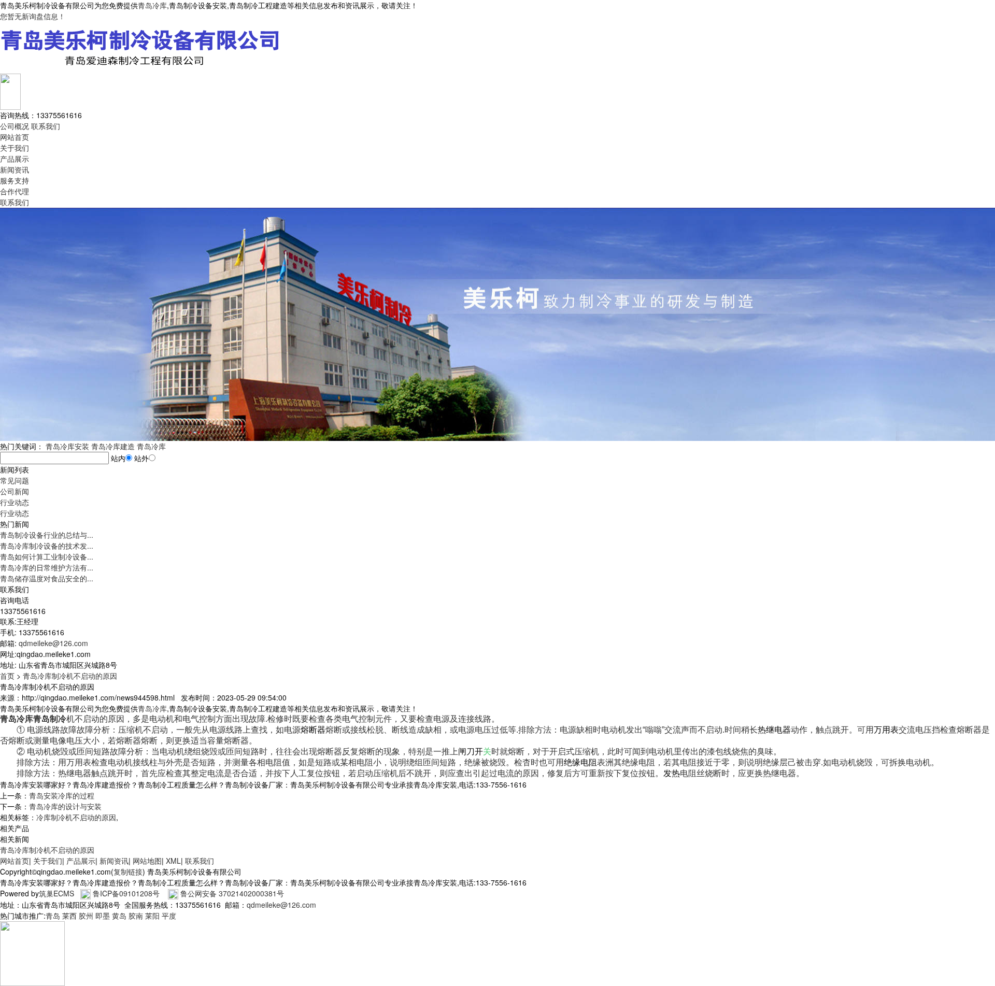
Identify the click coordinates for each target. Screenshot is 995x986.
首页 (7, 675)
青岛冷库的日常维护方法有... (46, 567)
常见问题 (14, 480)
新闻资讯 (14, 169)
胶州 (86, 915)
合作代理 (14, 191)
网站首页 (14, 137)
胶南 (136, 915)
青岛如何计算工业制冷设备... (46, 556)
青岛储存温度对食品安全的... (46, 578)
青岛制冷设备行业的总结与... (46, 535)
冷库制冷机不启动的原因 (76, 817)
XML (173, 860)
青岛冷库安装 (67, 446)
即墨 (102, 915)
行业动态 (14, 502)
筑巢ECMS (56, 893)
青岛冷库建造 (113, 446)
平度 (169, 915)
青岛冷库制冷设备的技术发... (46, 545)
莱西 (69, 915)
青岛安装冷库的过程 (61, 795)
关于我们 (14, 147)
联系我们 (45, 126)
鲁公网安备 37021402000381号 (232, 893)
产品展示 (14, 158)
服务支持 (14, 180)
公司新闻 (14, 491)
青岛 (53, 915)
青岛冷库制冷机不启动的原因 (70, 675)
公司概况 (14, 126)
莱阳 (152, 915)
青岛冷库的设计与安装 (65, 806)
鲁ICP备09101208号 (126, 893)
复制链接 (128, 871)
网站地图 (147, 860)
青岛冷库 (152, 5)
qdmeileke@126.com (53, 643)
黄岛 (119, 915)
